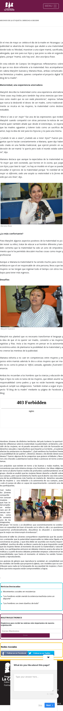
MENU (49, 6)
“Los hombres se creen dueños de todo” (21, 603)
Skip (40, 705)
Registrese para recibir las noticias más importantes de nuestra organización (27, 624)
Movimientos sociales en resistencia (19, 591)
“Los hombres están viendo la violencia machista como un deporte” (29, 597)
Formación (9, 685)
